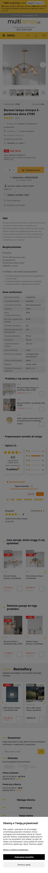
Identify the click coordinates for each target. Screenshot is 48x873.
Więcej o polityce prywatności (15, 849)
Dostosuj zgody (24, 864)
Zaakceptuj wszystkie (24, 857)
